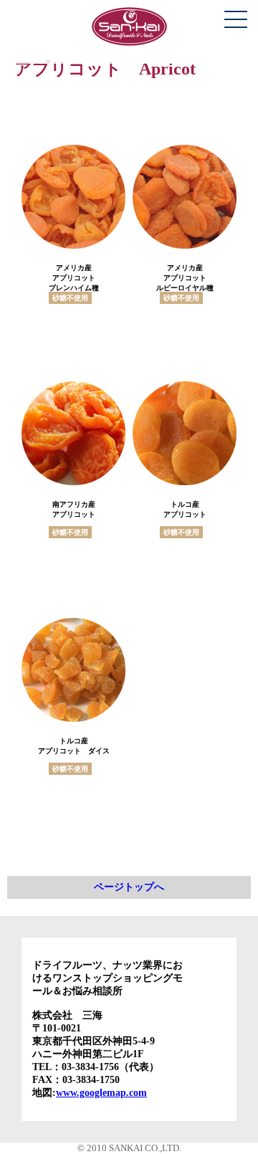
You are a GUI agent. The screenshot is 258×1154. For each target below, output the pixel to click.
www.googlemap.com (101, 1092)
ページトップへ (129, 887)
